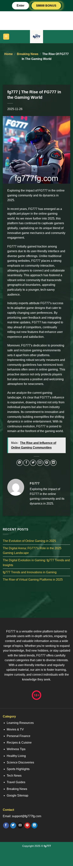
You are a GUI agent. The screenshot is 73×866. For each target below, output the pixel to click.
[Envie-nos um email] (20, 825)
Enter (20, 5)
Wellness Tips (16, 749)
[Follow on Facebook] (6, 825)
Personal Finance (18, 736)
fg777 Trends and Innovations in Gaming (30, 572)
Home (8, 54)
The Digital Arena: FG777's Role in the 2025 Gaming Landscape (32, 551)
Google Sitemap (17, 795)
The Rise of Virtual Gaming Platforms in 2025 (33, 579)
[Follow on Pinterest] (27, 825)
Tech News (14, 775)
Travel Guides (16, 782)
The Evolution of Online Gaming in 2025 (29, 541)
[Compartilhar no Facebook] (26, 463)
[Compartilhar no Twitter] (33, 463)
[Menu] (6, 37)
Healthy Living (16, 755)
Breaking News (27, 54)
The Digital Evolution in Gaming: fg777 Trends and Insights (36, 563)
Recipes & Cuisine (19, 742)
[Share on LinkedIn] (53, 463)
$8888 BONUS (46, 5)
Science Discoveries (20, 762)
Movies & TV (15, 729)
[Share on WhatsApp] (19, 463)
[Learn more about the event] (36, 20)
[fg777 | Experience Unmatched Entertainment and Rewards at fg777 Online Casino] (36, 36)
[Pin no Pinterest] (47, 463)
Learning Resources (20, 722)
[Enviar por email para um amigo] (40, 463)
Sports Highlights (18, 769)
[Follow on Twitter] (13, 825)
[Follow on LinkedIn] (34, 825)
